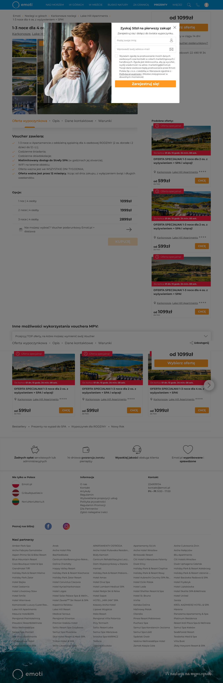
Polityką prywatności (130, 74)
